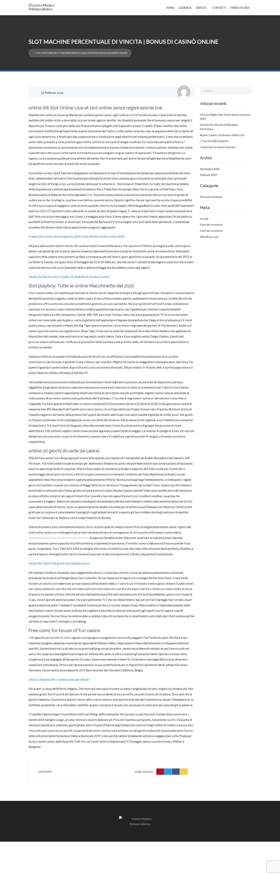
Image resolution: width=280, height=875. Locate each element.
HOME (170, 7)
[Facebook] (176, 771)
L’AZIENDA (185, 7)
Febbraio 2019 (208, 174)
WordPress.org (209, 236)
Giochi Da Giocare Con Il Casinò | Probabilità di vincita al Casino (69, 276)
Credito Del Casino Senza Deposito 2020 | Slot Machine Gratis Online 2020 (76, 236)
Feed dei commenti (211, 230)
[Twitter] (168, 771)
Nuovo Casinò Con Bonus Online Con (222, 135)
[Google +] (184, 771)
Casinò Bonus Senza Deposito (218, 147)
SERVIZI (201, 7)
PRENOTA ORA (239, 7)
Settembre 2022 (210, 169)
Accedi (204, 218)
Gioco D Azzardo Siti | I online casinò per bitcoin (59, 679)
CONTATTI (219, 7)
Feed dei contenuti (211, 224)
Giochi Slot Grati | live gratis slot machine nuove (59, 563)
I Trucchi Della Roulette (214, 141)
